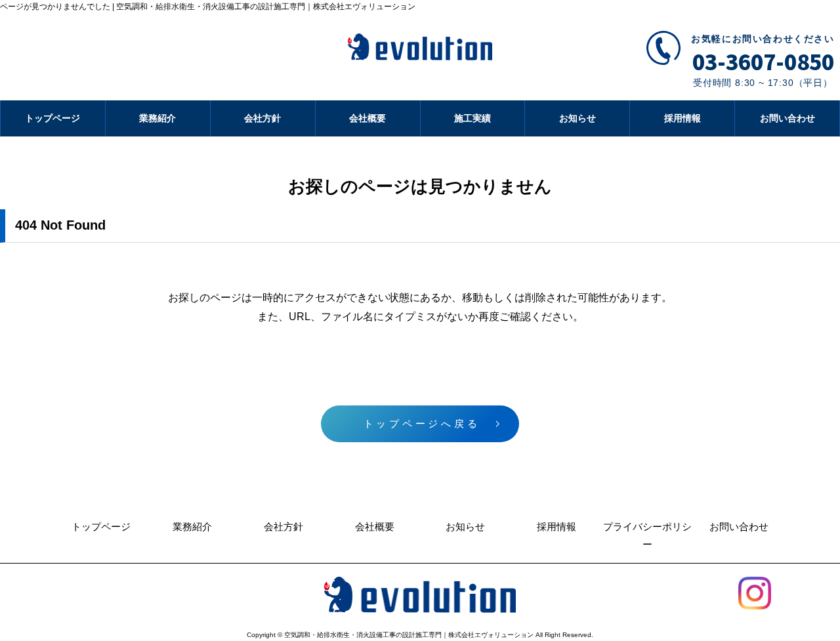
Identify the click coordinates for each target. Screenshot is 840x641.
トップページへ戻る (422, 423)
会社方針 (262, 118)
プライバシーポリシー (647, 535)
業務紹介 (157, 118)
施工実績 (472, 118)
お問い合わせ (787, 118)
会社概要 (367, 118)
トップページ (52, 118)
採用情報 (682, 118)
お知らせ (577, 118)
